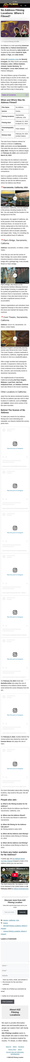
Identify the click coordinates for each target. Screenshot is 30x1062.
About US (8, 1046)
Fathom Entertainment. (21, 889)
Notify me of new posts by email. (13, 996)
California (12, 920)
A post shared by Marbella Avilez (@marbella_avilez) (16, 733)
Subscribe (23, 912)
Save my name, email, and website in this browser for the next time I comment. (15, 982)
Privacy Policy (12, 1049)
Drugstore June (13, 59)
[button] (21, 5)
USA (17, 920)
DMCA (15, 1046)
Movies (5, 920)
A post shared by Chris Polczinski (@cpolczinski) (15, 508)
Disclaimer (21, 1046)
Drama (5, 923)
